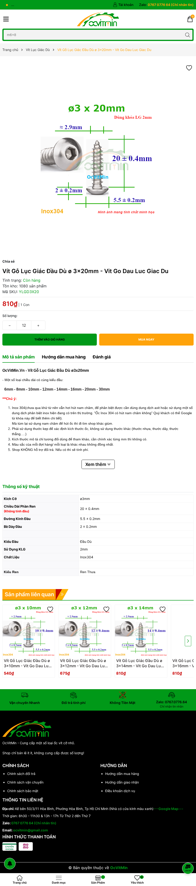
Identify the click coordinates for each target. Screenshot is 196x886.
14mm (61, 389)
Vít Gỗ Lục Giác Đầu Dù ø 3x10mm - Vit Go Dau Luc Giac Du (27, 663)
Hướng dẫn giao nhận (122, 782)
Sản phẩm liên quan (29, 594)
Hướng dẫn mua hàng (122, 774)
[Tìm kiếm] (187, 34)
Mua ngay (146, 339)
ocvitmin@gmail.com (30, 830)
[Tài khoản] (123, 5)
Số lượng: (9, 316)
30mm (104, 389)
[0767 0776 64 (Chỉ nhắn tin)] (166, 5)
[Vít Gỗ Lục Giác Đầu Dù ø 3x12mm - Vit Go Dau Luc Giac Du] (85, 631)
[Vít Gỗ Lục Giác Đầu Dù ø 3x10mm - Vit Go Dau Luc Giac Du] (29, 631)
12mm (47, 389)
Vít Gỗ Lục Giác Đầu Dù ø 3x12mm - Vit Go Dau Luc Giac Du (83, 663)
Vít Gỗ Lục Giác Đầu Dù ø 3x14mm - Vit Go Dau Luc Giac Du (139, 663)
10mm (33, 389)
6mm (8, 389)
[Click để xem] (98, 158)
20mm (90, 389)
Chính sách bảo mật (22, 791)
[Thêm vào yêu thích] (189, 68)
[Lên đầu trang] (189, 855)
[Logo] (98, 19)
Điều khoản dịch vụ (120, 791)
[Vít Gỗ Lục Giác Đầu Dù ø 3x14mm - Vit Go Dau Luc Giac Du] (141, 631)
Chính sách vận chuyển (25, 782)
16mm (76, 389)
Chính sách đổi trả (21, 774)
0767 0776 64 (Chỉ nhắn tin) (33, 823)
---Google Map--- (168, 809)
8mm (20, 389)
